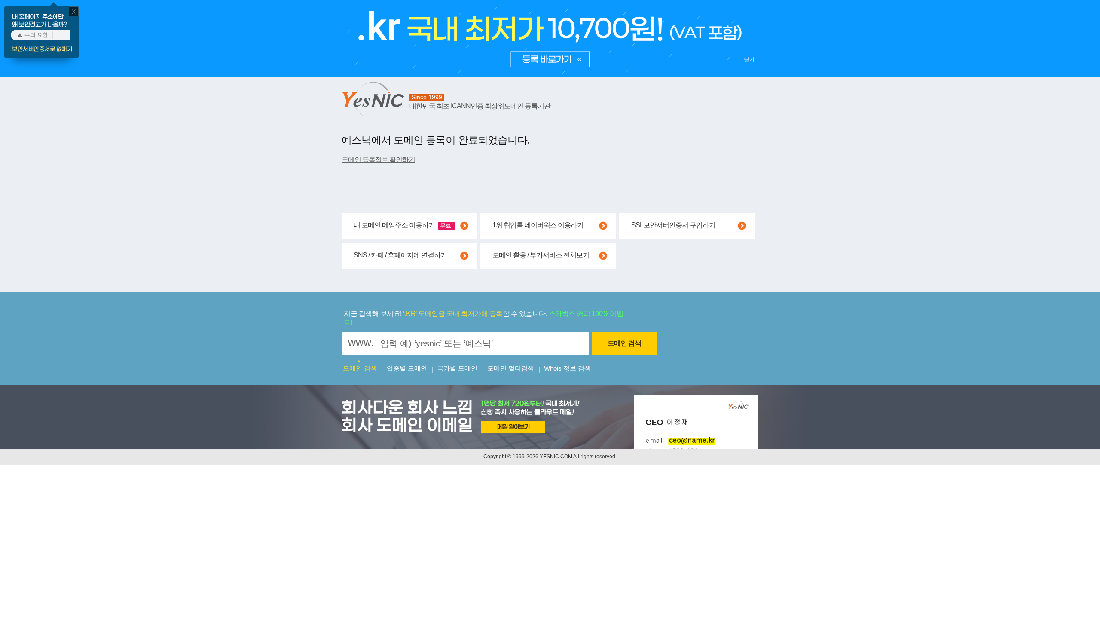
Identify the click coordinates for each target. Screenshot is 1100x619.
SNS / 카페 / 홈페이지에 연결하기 (400, 255)
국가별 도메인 (457, 368)
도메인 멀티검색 (510, 368)
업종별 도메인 (407, 368)
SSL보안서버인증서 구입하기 (673, 225)
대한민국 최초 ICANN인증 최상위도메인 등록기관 (479, 106)
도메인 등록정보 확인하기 (378, 159)
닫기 (749, 59)
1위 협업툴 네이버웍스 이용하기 (538, 225)
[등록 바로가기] (549, 56)
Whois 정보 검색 (567, 368)
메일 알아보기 (513, 427)
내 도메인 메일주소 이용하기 (403, 225)
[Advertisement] (498, 492)
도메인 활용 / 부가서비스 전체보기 (540, 255)
